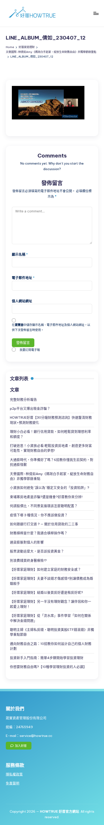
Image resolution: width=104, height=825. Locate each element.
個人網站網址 (22, 301)
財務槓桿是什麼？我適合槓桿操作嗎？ (38, 533)
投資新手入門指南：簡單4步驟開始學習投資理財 (46, 658)
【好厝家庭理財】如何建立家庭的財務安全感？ (45, 569)
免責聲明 (12, 783)
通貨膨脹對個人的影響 (27, 542)
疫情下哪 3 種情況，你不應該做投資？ (39, 515)
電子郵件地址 (23, 277)
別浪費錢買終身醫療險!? (28, 560)
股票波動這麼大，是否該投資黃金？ (37, 551)
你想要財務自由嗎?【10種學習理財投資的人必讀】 (48, 667)
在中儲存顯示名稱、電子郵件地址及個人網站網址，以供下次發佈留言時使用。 (51, 327)
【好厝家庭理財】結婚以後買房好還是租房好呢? (46, 592)
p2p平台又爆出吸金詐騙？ (30, 408)
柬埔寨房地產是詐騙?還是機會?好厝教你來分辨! (46, 497)
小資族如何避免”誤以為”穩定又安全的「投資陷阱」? (49, 487)
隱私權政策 (14, 774)
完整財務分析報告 (23, 399)
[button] (18, 746)
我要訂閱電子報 (30, 350)
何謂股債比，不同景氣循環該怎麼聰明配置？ (44, 506)
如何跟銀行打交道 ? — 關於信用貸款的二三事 (44, 524)
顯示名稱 (20, 254)
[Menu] (95, 13)
